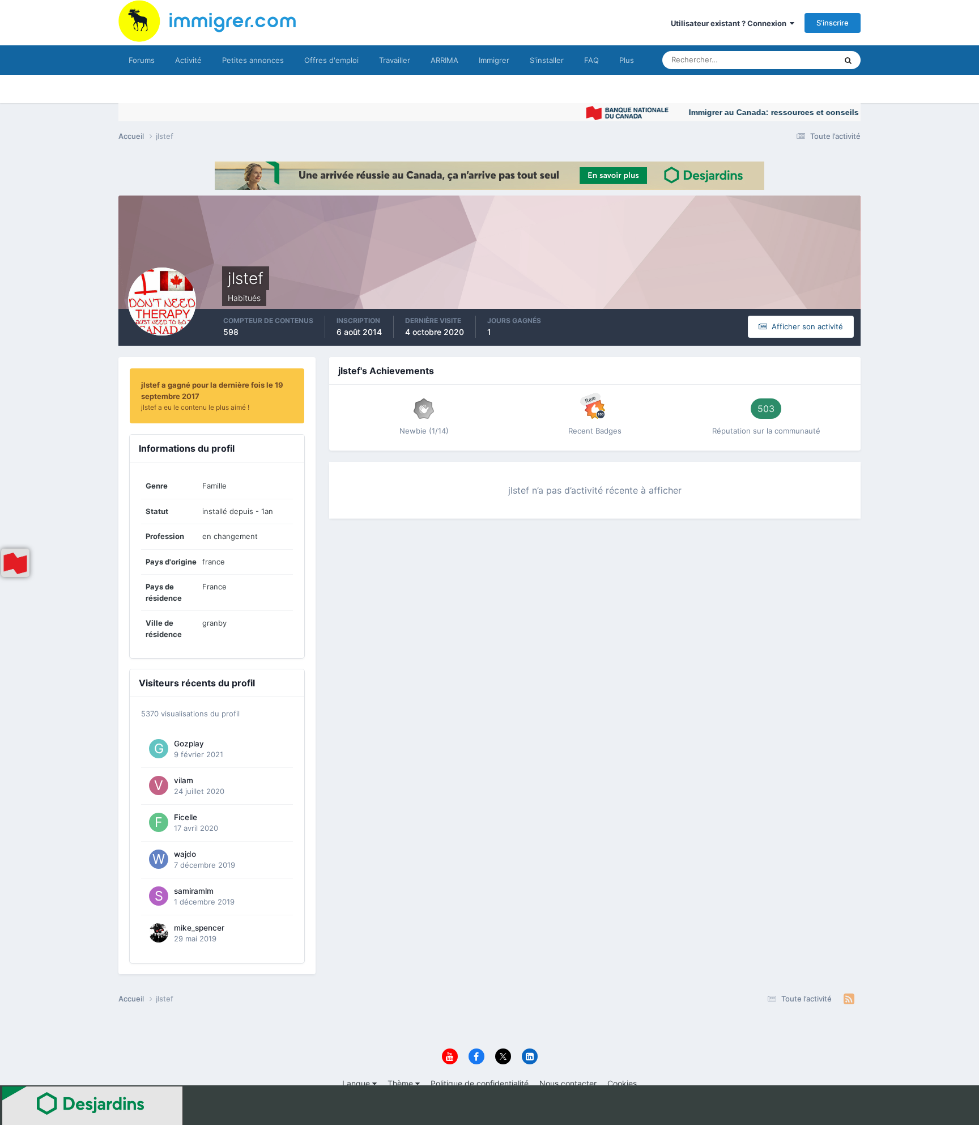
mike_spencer (199, 927)
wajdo (185, 854)
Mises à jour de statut (786, 60)
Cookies (622, 1083)
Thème (401, 1083)
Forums (142, 60)
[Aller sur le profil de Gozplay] (158, 748)
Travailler (394, 60)
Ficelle (185, 817)
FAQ (591, 60)
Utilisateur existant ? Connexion (730, 23)
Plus (626, 60)
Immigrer (494, 60)
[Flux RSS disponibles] (849, 999)
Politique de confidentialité (480, 1083)
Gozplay (189, 743)
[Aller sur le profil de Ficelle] (158, 822)
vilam (183, 780)
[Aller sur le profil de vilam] (158, 785)
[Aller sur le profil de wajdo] (158, 859)
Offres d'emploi (331, 60)
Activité (188, 60)
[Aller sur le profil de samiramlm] (158, 896)
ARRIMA (444, 60)
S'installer (547, 60)
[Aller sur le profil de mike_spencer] (158, 933)
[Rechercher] (848, 60)
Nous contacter (568, 1083)
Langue (357, 1083)
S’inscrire (832, 22)
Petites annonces (253, 60)
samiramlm (194, 890)
